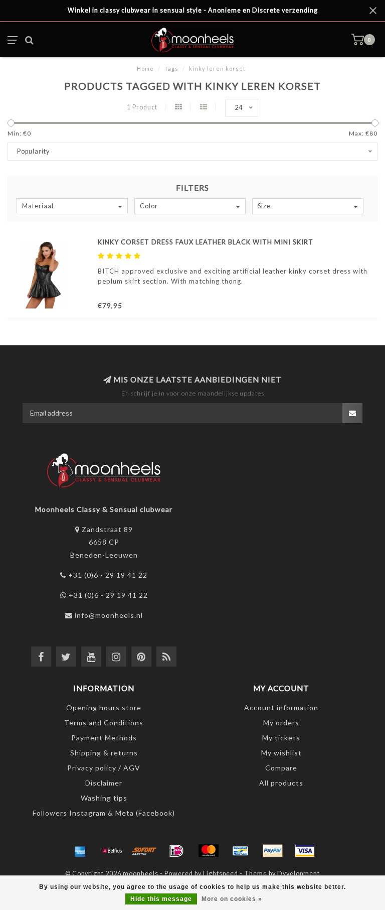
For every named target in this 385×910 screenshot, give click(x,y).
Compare (281, 767)
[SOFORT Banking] (144, 850)
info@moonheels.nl (109, 615)
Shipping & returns (104, 752)
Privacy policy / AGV (103, 767)
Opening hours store (103, 707)
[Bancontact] (240, 850)
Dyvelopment (298, 873)
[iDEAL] (176, 850)
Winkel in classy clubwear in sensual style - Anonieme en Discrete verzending (193, 10)
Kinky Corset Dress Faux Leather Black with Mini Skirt (205, 242)
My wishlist (281, 752)
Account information (281, 707)
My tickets (281, 737)
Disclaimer (103, 782)
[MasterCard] (208, 850)
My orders (281, 722)
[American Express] (80, 850)
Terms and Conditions (103, 722)
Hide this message (161, 898)
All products (281, 782)
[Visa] (304, 850)
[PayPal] (272, 850)
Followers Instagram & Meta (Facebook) (104, 813)
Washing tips (104, 798)
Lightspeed (220, 873)
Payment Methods (104, 737)
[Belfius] (112, 850)
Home (145, 68)
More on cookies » (232, 898)
